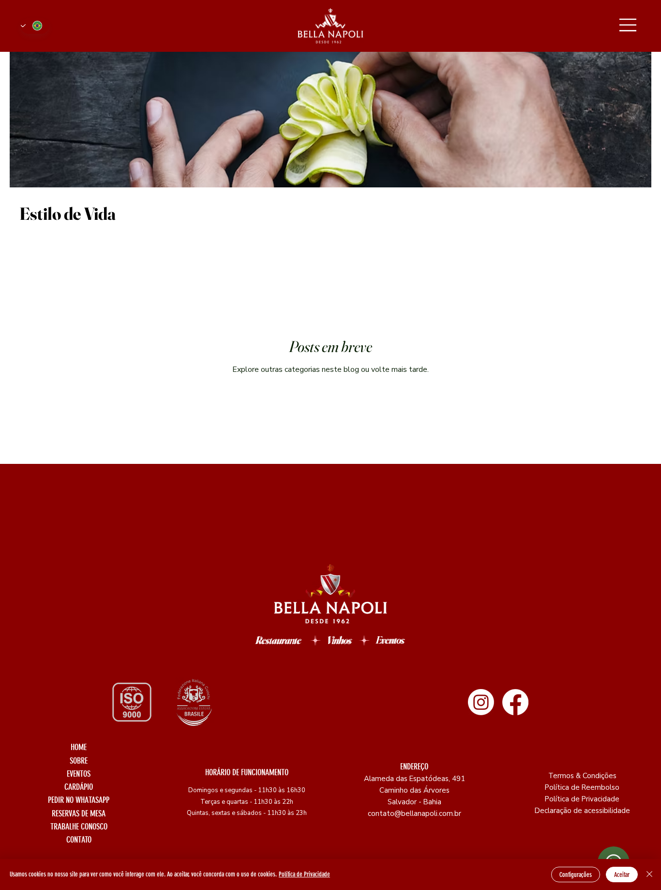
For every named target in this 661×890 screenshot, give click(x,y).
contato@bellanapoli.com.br (414, 813)
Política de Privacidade (582, 799)
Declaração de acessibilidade (582, 810)
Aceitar (622, 875)
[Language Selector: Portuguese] (35, 26)
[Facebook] (515, 702)
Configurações (575, 875)
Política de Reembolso (582, 787)
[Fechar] (649, 874)
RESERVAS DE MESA (78, 813)
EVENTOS (78, 773)
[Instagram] (481, 702)
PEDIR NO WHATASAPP (78, 800)
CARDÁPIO (78, 787)
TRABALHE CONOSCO (78, 826)
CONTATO (78, 839)
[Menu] (628, 24)
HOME (79, 747)
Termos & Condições (582, 776)
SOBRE (79, 760)
